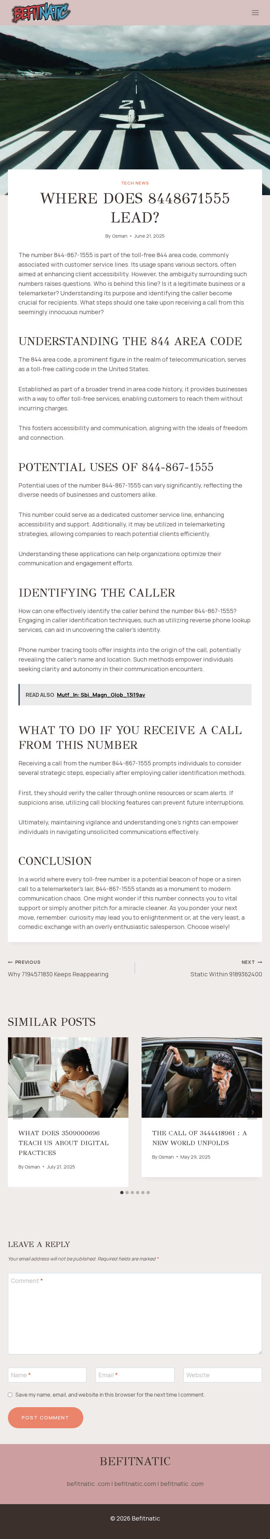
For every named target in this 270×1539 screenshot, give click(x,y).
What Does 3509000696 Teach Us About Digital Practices (63, 1143)
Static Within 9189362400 (226, 968)
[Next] (252, 1112)
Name (21, 1375)
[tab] (121, 1192)
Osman (119, 236)
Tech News (135, 183)
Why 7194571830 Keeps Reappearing (58, 968)
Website (198, 1375)
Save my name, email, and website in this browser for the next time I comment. (110, 1394)
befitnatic (135, 1461)
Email (108, 1375)
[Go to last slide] (18, 1112)
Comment (27, 1281)
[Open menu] (255, 13)
